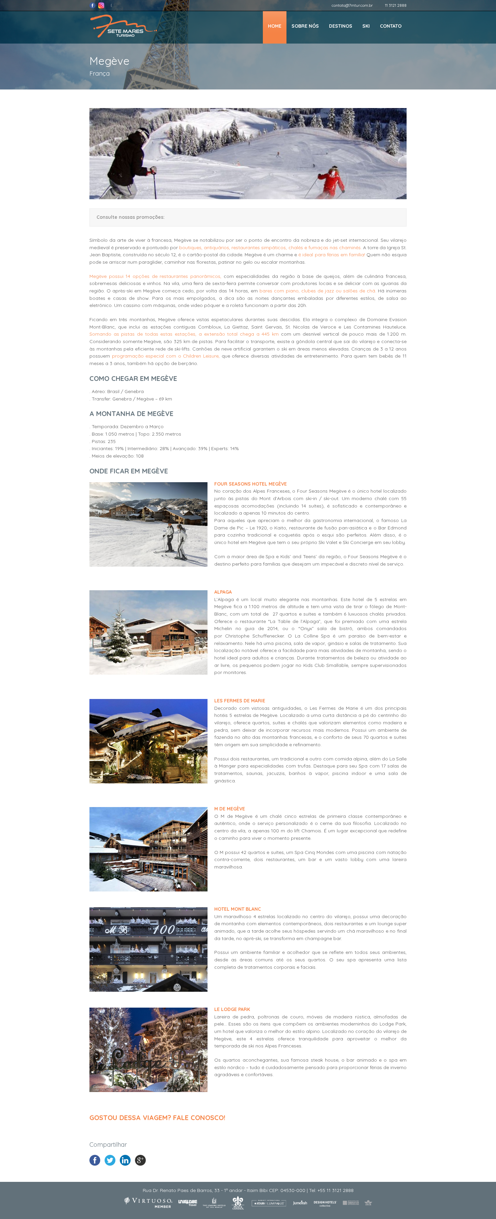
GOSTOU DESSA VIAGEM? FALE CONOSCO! (157, 1117)
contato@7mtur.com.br (352, 5)
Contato (391, 26)
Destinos (340, 26)
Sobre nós (305, 26)
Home (274, 26)
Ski (366, 26)
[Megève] (248, 197)
